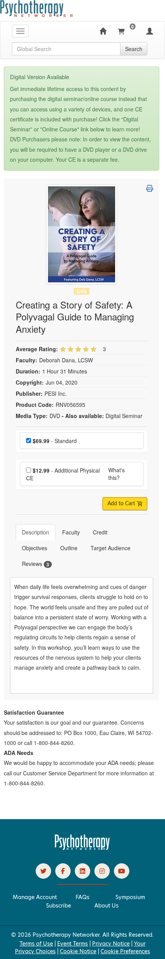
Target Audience (110, 548)
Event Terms (72, 943)
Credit (100, 532)
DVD (82, 291)
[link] (43, 871)
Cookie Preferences (125, 951)
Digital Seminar (124, 416)
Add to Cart (122, 503)
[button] (149, 188)
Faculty (71, 532)
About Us (106, 905)
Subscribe (58, 905)
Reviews (35, 564)
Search (133, 49)
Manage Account (35, 897)
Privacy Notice (111, 943)
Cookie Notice (78, 951)
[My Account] (149, 31)
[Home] (103, 31)
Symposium (130, 897)
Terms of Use (36, 943)
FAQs (82, 897)
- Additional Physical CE (63, 474)
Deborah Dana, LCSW (66, 360)
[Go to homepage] (82, 848)
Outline (69, 548)
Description (35, 532)
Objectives (34, 548)
